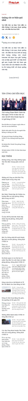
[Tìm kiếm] (25, 3)
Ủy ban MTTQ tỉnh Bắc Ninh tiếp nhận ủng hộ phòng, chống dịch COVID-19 (12, 219)
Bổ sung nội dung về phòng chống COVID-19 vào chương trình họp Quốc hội (13, 138)
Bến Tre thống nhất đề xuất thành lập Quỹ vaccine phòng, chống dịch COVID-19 (13, 239)
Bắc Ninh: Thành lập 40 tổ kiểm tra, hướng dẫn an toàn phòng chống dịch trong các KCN (13, 196)
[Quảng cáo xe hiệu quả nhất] (13, 2)
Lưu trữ (4, 14)
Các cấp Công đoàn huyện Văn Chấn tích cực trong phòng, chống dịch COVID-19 (13, 332)
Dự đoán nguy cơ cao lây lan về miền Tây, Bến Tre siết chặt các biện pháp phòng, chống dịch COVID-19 (14, 260)
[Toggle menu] (3, 2)
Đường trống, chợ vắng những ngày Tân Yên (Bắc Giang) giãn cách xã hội (14, 162)
